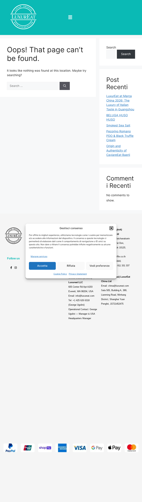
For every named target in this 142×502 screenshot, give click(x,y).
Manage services (39, 256)
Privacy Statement (78, 273)
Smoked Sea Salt (118, 125)
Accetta (42, 265)
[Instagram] (15, 267)
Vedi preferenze (100, 265)
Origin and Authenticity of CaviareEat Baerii (118, 150)
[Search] (65, 86)
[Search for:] (33, 86)
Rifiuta (71, 265)
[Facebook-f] (11, 267)
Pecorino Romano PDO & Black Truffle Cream (120, 136)
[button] (111, 228)
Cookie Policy (60, 273)
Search (111, 47)
